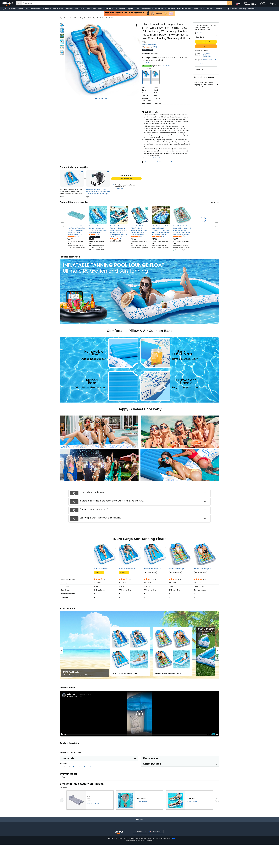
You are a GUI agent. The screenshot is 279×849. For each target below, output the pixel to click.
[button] (5, 9)
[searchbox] (124, 3)
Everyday (251, 8)
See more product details (152, 158)
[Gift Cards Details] (112, 8)
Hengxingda (206, 53)
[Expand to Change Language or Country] (145, 832)
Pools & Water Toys (90, 18)
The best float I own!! (74, 696)
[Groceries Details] (72, 8)
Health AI (12, 8)
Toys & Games (64, 18)
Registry (130, 8)
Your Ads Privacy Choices (163, 838)
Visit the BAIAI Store (149, 44)
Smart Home (219, 8)
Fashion (122, 8)
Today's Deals (91, 8)
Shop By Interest (231, 8)
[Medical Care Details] (27, 8)
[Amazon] (8, 3)
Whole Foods (79, 8)
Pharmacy (242, 8)
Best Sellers (47, 8)
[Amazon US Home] (119, 832)
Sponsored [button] (63, 787)
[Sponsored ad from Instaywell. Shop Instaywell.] (189, 800)
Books (100, 8)
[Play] (61, 734)
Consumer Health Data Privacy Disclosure (141, 838)
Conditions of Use (112, 838)
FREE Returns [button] (147, 63)
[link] (98, 178)
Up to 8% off (147, 66)
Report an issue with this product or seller (159, 162)
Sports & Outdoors (206, 8)
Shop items (166, 66)
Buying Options (150, 572)
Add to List (199, 70)
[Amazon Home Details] (152, 8)
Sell (116, 8)
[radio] (62, 25)
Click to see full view (102, 98)
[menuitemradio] (213, 734)
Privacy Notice (123, 838)
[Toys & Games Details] (165, 8)
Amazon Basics (35, 8)
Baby (196, 8)
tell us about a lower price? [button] (83, 767)
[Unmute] (217, 734)
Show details (119, 188)
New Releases (58, 8)
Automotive (171, 8)
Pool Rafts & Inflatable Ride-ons (106, 18)
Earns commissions (86, 694)
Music (137, 8)
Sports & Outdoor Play (76, 18)
